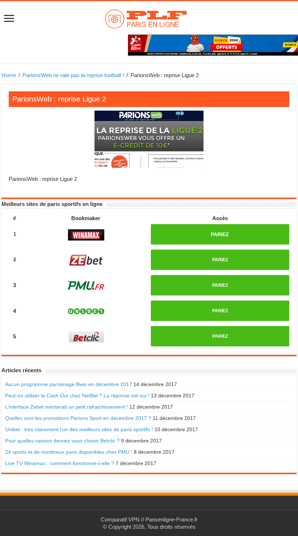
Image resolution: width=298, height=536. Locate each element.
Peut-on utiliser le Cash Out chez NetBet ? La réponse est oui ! (77, 395)
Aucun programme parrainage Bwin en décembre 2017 (68, 384)
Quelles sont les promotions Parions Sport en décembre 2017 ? (78, 418)
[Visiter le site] (86, 235)
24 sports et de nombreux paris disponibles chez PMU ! (68, 452)
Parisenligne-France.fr (171, 519)
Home (8, 75)
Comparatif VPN (120, 519)
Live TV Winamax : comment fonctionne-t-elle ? (59, 463)
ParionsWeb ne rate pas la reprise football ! (73, 75)
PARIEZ (220, 234)
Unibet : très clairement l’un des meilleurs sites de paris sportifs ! (79, 429)
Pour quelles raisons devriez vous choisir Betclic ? (62, 441)
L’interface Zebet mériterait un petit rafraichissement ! (66, 407)
